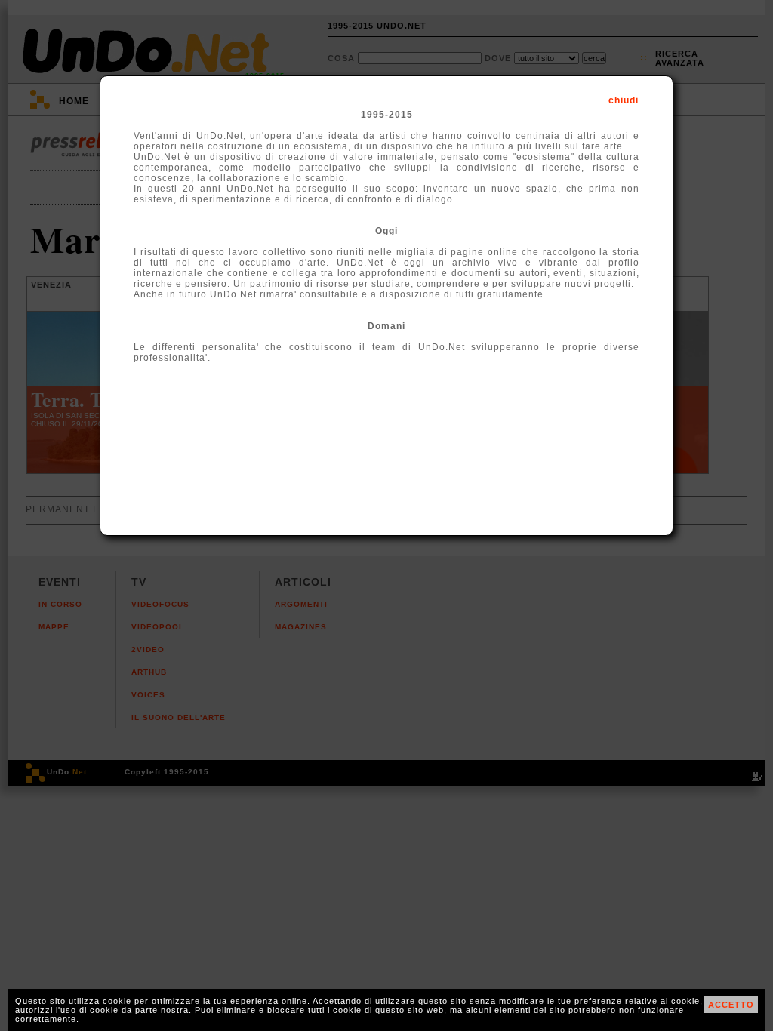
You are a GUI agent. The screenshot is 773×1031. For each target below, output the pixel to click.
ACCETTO (731, 1004)
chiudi (623, 100)
